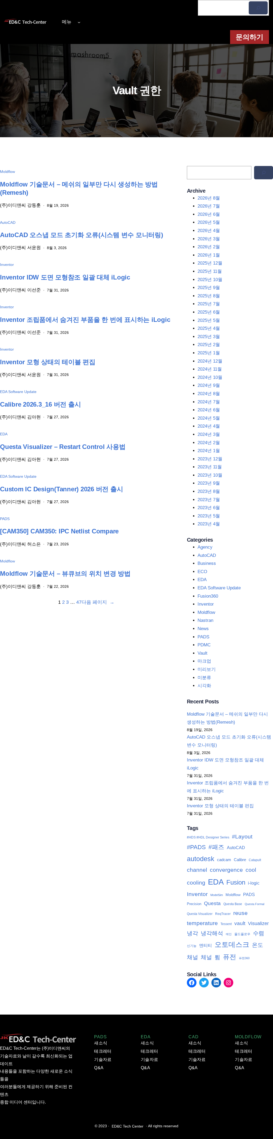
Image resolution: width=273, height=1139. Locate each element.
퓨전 (229, 956)
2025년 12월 (210, 263)
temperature (202, 923)
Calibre (240, 859)
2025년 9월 (209, 287)
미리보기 (207, 669)
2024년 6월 (209, 409)
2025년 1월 (209, 352)
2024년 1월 (209, 450)
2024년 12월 (210, 361)
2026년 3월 (209, 238)
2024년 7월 (209, 401)
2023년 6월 (209, 507)
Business (207, 563)
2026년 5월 (209, 222)
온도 (257, 945)
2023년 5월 (209, 515)
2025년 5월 (209, 320)
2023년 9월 (209, 483)
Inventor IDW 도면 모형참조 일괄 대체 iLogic (65, 277)
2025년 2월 (209, 344)
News (203, 628)
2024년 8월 (209, 393)
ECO (202, 571)
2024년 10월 (210, 377)
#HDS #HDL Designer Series (208, 837)
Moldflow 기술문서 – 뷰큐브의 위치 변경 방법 (65, 573)
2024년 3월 (209, 434)
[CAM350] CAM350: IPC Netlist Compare (59, 531)
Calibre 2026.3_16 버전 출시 (40, 404)
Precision (194, 904)
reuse (240, 913)
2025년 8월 (209, 295)
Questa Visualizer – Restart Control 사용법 (62, 446)
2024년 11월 (210, 369)
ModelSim (216, 895)
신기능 (191, 945)
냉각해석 (212, 933)
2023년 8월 (209, 491)
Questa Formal (254, 904)
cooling (196, 882)
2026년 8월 (209, 198)
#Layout (242, 836)
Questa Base (232, 904)
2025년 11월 (210, 271)
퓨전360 (244, 958)
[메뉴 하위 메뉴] (79, 22)
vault (239, 923)
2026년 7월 (209, 206)
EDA (3, 434)
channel (197, 870)
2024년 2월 (209, 442)
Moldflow (7, 171)
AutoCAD (7, 222)
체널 (206, 957)
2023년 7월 (209, 499)
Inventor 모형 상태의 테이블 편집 (47, 362)
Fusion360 (208, 596)
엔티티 (205, 945)
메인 (229, 934)
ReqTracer (223, 914)
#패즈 (216, 847)
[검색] (258, 7)
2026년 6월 (209, 214)
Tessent (226, 924)
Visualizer (258, 923)
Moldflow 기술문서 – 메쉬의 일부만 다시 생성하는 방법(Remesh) (79, 188)
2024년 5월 (209, 418)
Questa (212, 903)
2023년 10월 (210, 475)
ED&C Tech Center (127, 1126)
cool (251, 870)
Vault (202, 653)
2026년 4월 (209, 230)
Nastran (205, 620)
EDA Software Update (18, 392)
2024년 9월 (209, 385)
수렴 (258, 933)
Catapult (255, 860)
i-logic (253, 883)
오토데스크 (232, 944)
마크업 (204, 661)
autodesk (200, 858)
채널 (192, 957)
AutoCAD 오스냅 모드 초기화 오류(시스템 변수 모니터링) (81, 234)
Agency (205, 547)
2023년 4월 (209, 523)
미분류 (204, 677)
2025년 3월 (209, 336)
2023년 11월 (210, 466)
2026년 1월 (209, 255)
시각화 (204, 685)
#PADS (196, 847)
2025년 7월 (209, 303)
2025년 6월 (209, 312)
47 (79, 602)
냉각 (192, 933)
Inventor (7, 264)
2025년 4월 (209, 328)
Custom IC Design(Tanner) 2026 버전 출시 (61, 489)
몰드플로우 (242, 934)
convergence (226, 870)
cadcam (224, 860)
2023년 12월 (210, 458)
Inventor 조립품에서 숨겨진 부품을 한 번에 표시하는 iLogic (85, 319)
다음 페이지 (98, 602)
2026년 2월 (209, 246)
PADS (5, 519)
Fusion (235, 882)
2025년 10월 (210, 279)
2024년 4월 (209, 426)
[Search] (263, 172)
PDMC (204, 644)
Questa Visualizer (199, 913)
